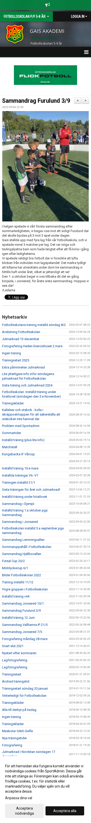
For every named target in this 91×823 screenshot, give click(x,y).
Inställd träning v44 (15, 596)
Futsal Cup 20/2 (13, 561)
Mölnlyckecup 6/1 (15, 568)
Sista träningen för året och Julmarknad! (31, 489)
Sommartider (11, 433)
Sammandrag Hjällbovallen (21, 554)
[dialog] (45, 789)
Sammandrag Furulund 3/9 (36, 100)
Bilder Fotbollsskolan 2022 (21, 575)
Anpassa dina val (18, 798)
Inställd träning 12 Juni (18, 618)
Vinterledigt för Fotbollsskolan (24, 695)
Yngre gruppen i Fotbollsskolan (25, 589)
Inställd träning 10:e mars (20, 468)
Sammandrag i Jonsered (20, 522)
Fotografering (12, 745)
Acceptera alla (64, 811)
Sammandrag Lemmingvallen (23, 540)
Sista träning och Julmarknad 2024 (27, 385)
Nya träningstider (14, 738)
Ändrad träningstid (15, 681)
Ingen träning (11, 353)
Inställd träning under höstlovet (24, 497)
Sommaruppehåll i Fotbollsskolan (26, 547)
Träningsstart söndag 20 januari (25, 688)
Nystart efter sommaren (19, 653)
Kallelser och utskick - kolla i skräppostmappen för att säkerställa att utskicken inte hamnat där (31, 414)
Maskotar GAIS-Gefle (17, 731)
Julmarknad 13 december (20, 339)
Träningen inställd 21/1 (18, 482)
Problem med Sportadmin (20, 426)
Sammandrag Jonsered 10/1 (23, 603)
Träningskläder (13, 403)
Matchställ (9, 447)
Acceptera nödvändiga (24, 810)
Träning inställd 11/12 (17, 582)
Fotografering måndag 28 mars (25, 639)
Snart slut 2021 (13, 646)
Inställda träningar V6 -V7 (20, 475)
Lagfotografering (14, 660)
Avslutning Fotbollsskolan (21, 332)
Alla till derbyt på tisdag (19, 710)
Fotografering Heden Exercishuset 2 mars (32, 346)
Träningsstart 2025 (15, 360)
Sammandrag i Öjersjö (18, 504)
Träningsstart (11, 674)
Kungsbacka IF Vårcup (18, 454)
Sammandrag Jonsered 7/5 (22, 632)
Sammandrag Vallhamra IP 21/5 (25, 625)
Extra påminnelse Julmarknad (23, 367)
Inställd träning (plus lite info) (23, 440)
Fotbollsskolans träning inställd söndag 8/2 (34, 325)
